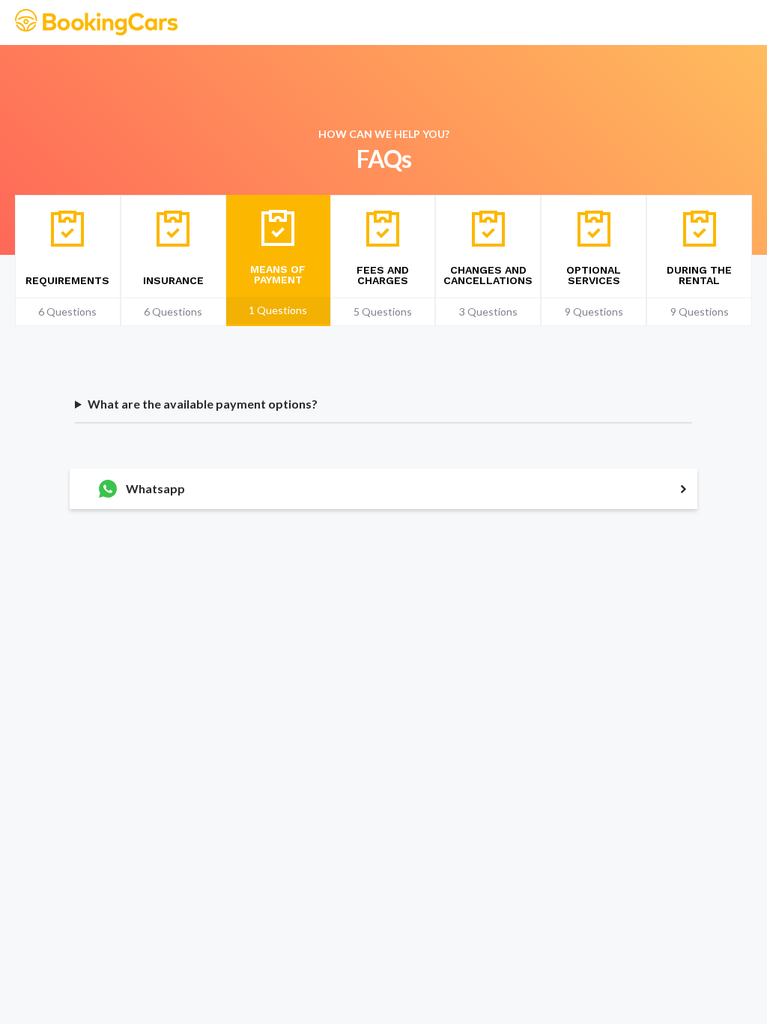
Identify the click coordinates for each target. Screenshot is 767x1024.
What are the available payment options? (203, 404)
